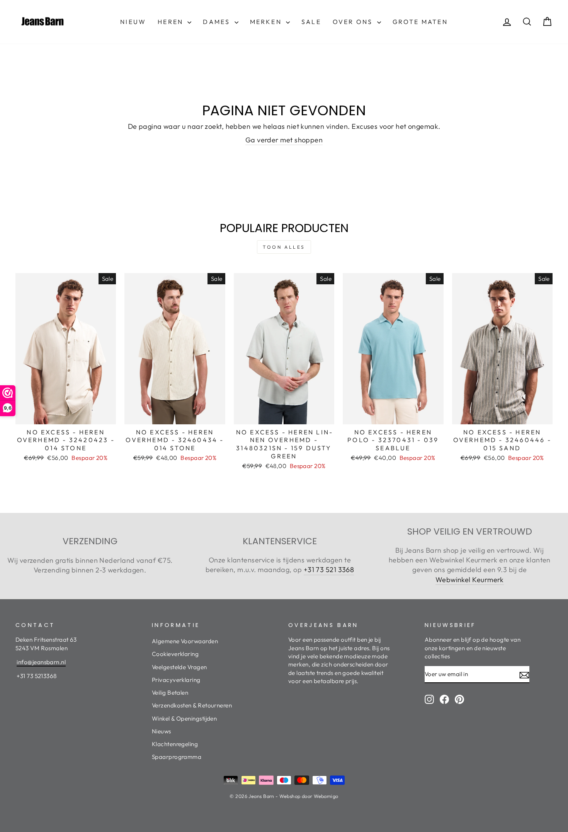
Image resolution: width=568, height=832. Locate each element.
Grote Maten (420, 22)
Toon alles (284, 247)
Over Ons (354, 22)
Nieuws (161, 731)
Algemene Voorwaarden (185, 641)
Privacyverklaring (176, 679)
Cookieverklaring (175, 654)
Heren (171, 22)
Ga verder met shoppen (284, 139)
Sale (311, 22)
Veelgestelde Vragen (179, 667)
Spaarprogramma (176, 756)
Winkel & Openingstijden (184, 718)
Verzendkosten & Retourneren (192, 705)
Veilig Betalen (170, 692)
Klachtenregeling (175, 744)
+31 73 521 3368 (329, 569)
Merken (267, 22)
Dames (217, 22)
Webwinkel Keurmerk (469, 579)
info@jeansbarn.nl (41, 662)
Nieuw (133, 22)
